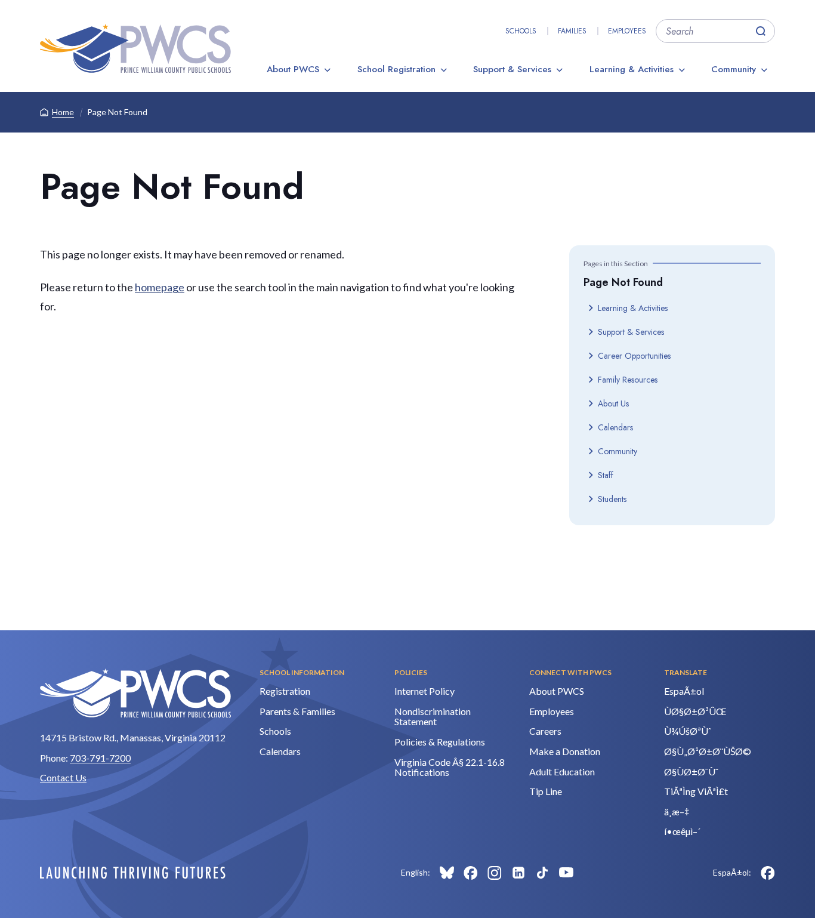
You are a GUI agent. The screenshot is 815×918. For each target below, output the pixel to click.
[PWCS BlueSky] (447, 872)
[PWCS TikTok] (542, 872)
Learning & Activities (631, 69)
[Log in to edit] (133, 873)
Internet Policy (424, 691)
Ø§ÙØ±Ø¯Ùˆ (691, 771)
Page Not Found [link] (117, 112)
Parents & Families (297, 711)
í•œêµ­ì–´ (682, 831)
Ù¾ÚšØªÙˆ (687, 731)
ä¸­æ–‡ (676, 811)
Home (63, 112)
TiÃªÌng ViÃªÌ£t (696, 791)
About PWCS (293, 69)
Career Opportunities (634, 356)
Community (733, 69)
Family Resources (627, 380)
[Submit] (761, 31)
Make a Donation (564, 751)
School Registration (396, 69)
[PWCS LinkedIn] (518, 872)
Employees (627, 31)
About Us (613, 403)
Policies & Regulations (439, 741)
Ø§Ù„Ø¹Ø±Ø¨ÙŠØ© (707, 751)
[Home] (135, 48)
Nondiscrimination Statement (432, 717)
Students (612, 499)
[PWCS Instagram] (494, 872)
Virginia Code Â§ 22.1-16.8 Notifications (449, 767)
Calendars (615, 427)
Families (572, 31)
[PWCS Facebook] (471, 872)
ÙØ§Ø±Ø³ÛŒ (695, 711)
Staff (605, 475)
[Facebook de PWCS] (768, 872)
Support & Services (512, 69)
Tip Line (545, 791)
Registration (285, 691)
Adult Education (562, 771)
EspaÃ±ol (684, 691)
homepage (159, 287)
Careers (545, 731)
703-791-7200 (100, 757)
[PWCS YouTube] (566, 872)
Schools (520, 31)
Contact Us (63, 777)
